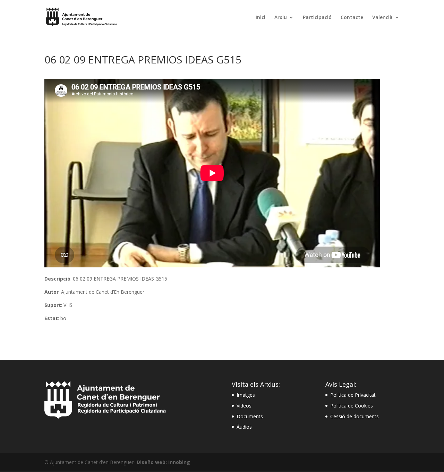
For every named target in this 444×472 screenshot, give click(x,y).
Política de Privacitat (353, 395)
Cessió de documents (354, 416)
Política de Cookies (351, 405)
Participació (317, 17)
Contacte (352, 17)
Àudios (244, 426)
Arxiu (280, 17)
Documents (250, 416)
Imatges (246, 395)
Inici (260, 17)
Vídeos (244, 405)
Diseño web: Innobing (163, 462)
